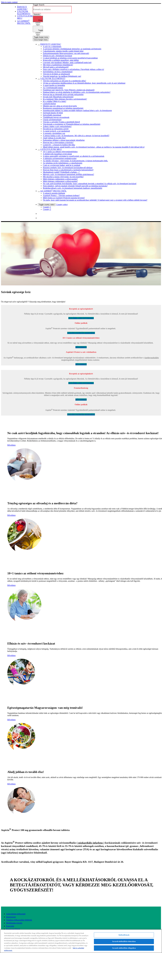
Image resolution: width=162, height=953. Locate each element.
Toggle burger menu (41, 37)
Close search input (39, 20)
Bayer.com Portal (13, 929)
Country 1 (47, 207)
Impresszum (11, 917)
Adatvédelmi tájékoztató (15, 914)
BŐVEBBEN (81, 347)
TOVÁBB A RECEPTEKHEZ (81, 318)
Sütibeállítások (123, 935)
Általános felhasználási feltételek (19, 920)
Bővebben (11, 445)
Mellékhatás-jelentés (14, 923)
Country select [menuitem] (62, 204)
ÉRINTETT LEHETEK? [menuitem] (22, 8)
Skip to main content (9, 2)
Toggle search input (39, 30)
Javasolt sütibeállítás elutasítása (124, 941)
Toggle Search (38, 5)
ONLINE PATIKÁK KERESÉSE (81, 333)
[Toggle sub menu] (39, 79)
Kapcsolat (10, 926)
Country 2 (47, 209)
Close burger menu (41, 40)
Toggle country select (47, 205)
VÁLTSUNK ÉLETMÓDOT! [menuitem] (23, 12)
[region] (81, 941)
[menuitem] (24, 22)
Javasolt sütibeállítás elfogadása (124, 948)
